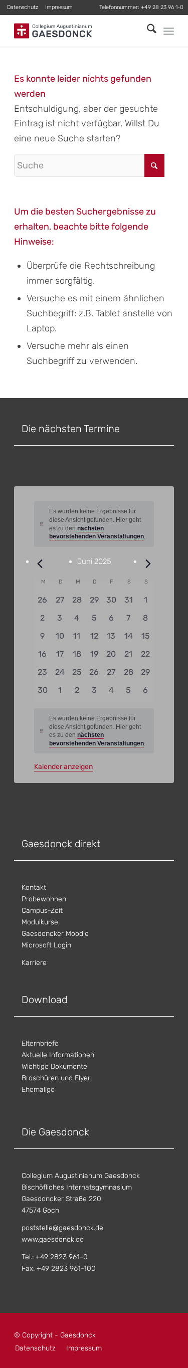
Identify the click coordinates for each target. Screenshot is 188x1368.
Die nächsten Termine (71, 429)
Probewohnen (44, 899)
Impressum (59, 7)
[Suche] (146, 31)
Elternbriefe (40, 1043)
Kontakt (34, 887)
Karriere (34, 962)
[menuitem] (23, 7)
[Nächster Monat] (148, 564)
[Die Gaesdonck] (78, 31)
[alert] (94, 730)
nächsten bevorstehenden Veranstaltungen (96, 532)
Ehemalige (38, 1089)
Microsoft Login (46, 945)
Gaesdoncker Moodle (55, 933)
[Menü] (168, 31)
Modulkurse (40, 922)
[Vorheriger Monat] (40, 564)
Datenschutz (22, 7)
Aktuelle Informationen (58, 1055)
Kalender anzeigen (63, 766)
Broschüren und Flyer (56, 1078)
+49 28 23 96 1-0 (162, 7)
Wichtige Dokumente (54, 1066)
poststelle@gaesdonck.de (62, 1228)
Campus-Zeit (42, 910)
